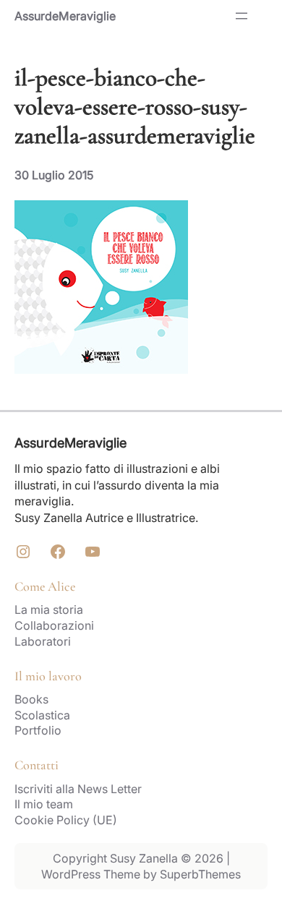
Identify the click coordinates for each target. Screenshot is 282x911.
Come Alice (44, 586)
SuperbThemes (200, 874)
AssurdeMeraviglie (65, 16)
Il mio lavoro (48, 676)
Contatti (36, 765)
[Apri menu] (241, 16)
